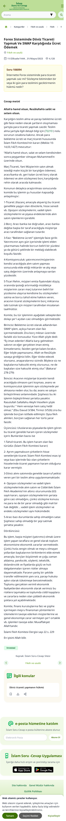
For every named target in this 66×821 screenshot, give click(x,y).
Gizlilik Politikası (33, 791)
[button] (10, 694)
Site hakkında (19, 785)
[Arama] (61, 14)
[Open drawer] (62, 6)
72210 (49, 131)
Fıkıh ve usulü (14, 52)
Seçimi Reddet (30, 815)
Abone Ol (55, 737)
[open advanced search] (51, 14)
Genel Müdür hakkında (41, 785)
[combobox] (26, 15)
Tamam (10, 815)
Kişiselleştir (54, 815)
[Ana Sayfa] (6, 27)
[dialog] (32, 808)
